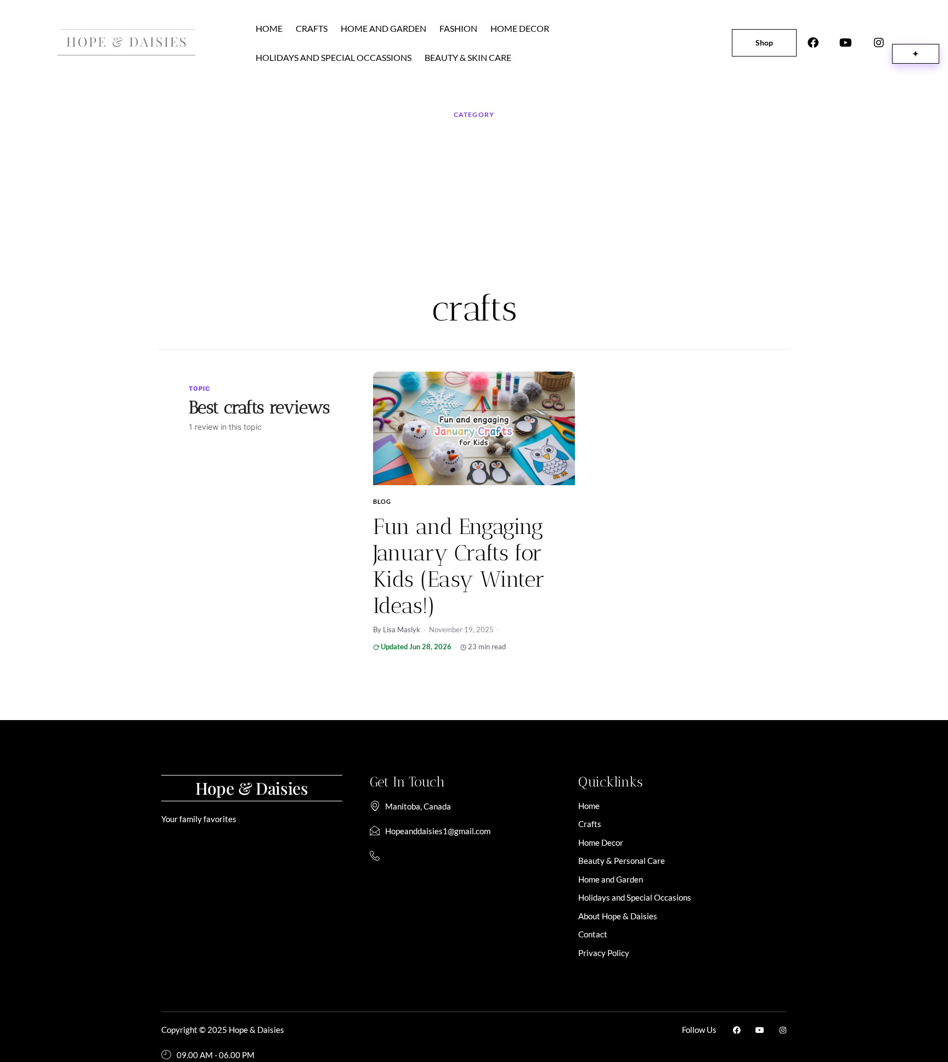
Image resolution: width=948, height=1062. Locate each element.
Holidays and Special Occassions (333, 57)
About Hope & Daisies (617, 916)
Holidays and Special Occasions (634, 897)
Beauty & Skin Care (468, 57)
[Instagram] (878, 42)
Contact (592, 934)
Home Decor (519, 28)
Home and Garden (383, 28)
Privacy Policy (603, 953)
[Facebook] (813, 42)
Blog (382, 501)
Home (269, 28)
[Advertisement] (474, 204)
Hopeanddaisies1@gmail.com (437, 831)
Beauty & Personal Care (621, 861)
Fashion (458, 28)
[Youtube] (845, 42)
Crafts (312, 28)
